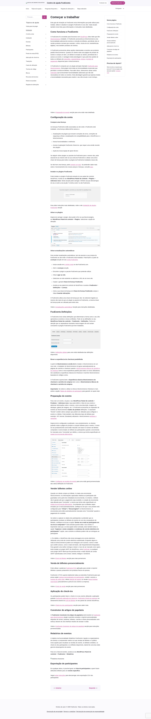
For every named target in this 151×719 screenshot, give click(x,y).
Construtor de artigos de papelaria (113, 50)
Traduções (29, 61)
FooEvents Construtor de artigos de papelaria (70, 626)
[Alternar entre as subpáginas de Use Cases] (46, 65)
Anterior (58, 688)
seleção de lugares (75, 579)
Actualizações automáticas (63, 307)
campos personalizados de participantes (71, 577)
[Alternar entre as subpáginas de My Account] (46, 34)
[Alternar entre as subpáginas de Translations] (46, 61)
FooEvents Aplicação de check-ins (66, 598)
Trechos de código (31, 69)
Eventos (28, 41)
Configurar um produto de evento (66, 481)
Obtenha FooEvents (117, 3)
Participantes (29, 49)
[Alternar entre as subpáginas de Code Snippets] (46, 69)
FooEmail (86, 549)
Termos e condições (69, 711)
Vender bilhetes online (112, 37)
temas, (83, 59)
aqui (91, 167)
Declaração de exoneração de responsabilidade (90, 711)
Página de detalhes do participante (71, 391)
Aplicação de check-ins (32, 57)
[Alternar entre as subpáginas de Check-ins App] (46, 57)
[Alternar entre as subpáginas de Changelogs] (46, 85)
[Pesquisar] (44, 17)
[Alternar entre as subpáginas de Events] (46, 42)
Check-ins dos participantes (64, 605)
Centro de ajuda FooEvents (58, 3)
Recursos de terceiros (32, 77)
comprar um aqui (75, 164)
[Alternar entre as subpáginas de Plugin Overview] (46, 26)
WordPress (83, 37)
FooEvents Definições (112, 30)
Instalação (29, 38)
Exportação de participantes (114, 58)
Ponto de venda (60, 586)
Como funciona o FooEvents (114, 24)
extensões (67, 59)
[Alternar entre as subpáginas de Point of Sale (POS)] (46, 53)
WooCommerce (55, 39)
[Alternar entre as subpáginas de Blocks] (46, 73)
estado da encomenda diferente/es (61, 434)
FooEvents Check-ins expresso (88, 598)
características (75, 59)
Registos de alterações (32, 84)
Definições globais (61, 352)
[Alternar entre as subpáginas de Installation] (46, 38)
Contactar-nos (103, 3)
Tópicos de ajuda (32, 22)
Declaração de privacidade (54, 711)
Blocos (28, 73)
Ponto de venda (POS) (32, 53)
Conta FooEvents (72, 260)
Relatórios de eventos (112, 54)
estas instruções (60, 675)
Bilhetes (28, 45)
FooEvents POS (71, 568)
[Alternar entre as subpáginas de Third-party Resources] (46, 77)
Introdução (29, 30)
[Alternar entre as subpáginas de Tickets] (46, 46)
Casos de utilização (31, 65)
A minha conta (30, 34)
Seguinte (92, 688)
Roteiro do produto (31, 80)
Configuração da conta (112, 27)
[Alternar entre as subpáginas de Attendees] (46, 50)
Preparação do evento (62, 112)
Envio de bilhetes (61, 558)
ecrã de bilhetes (70, 600)
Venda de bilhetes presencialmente (111, 41)
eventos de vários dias (57, 579)
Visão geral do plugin (32, 26)
